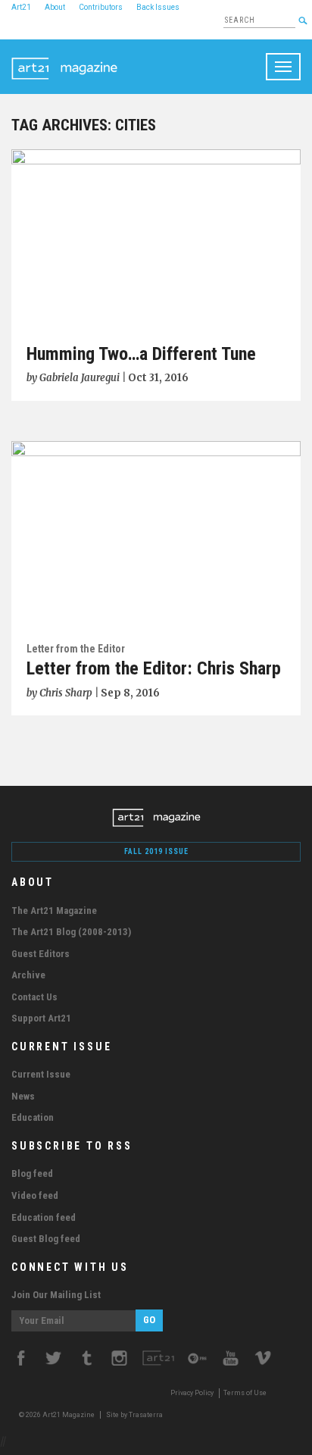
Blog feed (32, 1173)
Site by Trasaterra (134, 1415)
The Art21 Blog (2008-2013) (71, 931)
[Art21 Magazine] (64, 58)
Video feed (34, 1195)
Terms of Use (245, 1393)
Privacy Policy (192, 1393)
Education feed (43, 1217)
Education (32, 1117)
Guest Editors (40, 953)
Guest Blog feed (45, 1238)
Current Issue (40, 1074)
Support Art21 (41, 1018)
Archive (28, 975)
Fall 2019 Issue (156, 851)
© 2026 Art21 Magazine (57, 1415)
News (23, 1096)
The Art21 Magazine (54, 910)
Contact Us (34, 997)
